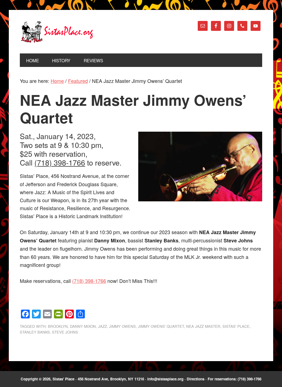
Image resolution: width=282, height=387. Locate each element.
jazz (102, 326)
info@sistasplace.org (165, 378)
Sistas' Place (57, 32)
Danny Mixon (83, 326)
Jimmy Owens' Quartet (161, 326)
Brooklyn (58, 326)
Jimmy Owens (122, 326)
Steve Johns (65, 332)
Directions (195, 378)
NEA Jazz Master (203, 326)
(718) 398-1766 (59, 162)
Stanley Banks (35, 332)
